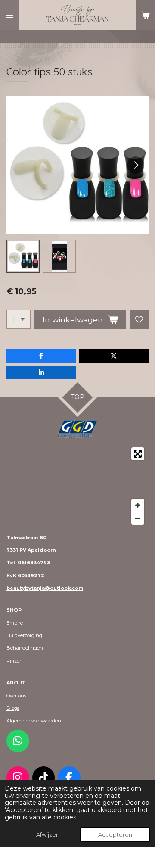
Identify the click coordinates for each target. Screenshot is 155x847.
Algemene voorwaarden (33, 721)
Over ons (16, 696)
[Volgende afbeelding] (135, 165)
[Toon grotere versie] (77, 429)
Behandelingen (24, 648)
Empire (14, 623)
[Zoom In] (137, 505)
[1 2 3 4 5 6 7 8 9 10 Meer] (18, 319)
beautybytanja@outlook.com (44, 588)
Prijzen (14, 661)
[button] (23, 256)
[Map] (77, 486)
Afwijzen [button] (47, 834)
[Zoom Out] (137, 518)
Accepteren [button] (115, 834)
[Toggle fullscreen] (137, 453)
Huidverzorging (24, 635)
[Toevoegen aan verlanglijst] (139, 319)
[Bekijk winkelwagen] (145, 15)
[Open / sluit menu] (9, 15)
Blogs (12, 708)
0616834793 (34, 562)
